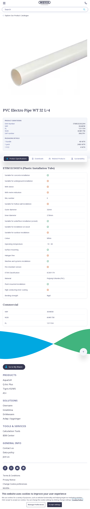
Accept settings (55, 505)
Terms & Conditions (11, 475)
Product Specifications (18, 159)
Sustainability (79, 159)
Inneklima (8, 410)
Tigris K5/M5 (9, 388)
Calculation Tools (11, 431)
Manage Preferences (36, 505)
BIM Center (8, 435)
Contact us (8, 448)
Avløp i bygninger (12, 418)
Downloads (39, 159)
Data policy (8, 452)
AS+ (5, 393)
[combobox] (45, 9)
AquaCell (7, 380)
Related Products (58, 159)
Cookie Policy (77, 500)
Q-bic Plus (8, 384)
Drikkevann (8, 414)
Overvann (7, 405)
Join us (6, 456)
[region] (45, 499)
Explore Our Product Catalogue (17, 15)
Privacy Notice (9, 479)
